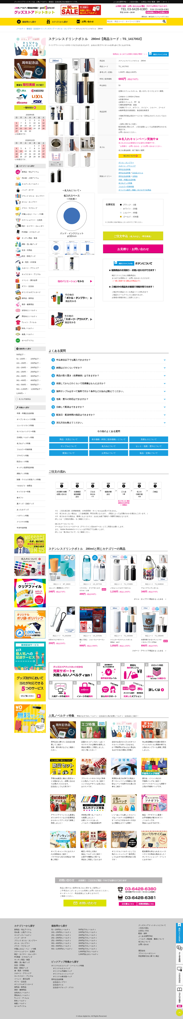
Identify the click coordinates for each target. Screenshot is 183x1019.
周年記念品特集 (125, 169)
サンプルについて (69, 446)
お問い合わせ (88, 21)
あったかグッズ (23, 510)
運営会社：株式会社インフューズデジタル (155, 16)
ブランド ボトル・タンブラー (33, 196)
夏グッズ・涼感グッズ (25, 504)
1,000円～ (20, 393)
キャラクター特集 (23, 492)
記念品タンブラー (60, 982)
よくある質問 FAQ (119, 2)
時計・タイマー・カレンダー (33, 226)
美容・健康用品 (28, 304)
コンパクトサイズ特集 (25, 425)
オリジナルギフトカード (31, 292)
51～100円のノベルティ (60, 930)
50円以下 (20, 355)
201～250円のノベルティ (61, 938)
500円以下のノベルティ (87, 949)
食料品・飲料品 (28, 298)
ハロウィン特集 (23, 516)
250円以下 (35, 372)
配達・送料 (142, 933)
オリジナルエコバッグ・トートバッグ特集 (67, 966)
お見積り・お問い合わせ (133, 249)
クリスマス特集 (23, 522)
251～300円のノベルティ (61, 941)
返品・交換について (149, 453)
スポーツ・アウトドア (127, 166)
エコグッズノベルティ (30, 184)
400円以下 (35, 380)
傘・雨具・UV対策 (29, 262)
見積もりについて (149, 439)
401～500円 (21, 385)
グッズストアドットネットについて (152, 925)
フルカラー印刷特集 (126, 187)
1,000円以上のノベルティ (88, 954)
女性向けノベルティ (29, 310)
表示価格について (109, 439)
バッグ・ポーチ (28, 190)
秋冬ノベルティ (28, 328)
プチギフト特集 (23, 456)
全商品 (135, 176)
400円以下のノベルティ (87, 946)
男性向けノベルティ (29, 316)
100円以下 (35, 359)
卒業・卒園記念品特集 (127, 180)
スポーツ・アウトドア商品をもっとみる (149, 651)
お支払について (109, 453)
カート (165, 2)
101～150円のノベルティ (61, 932)
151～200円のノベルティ (61, 935)
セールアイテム (28, 340)
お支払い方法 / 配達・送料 (150, 2)
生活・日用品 (27, 250)
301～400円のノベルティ (61, 943)
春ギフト (20, 498)
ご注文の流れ (134, 2)
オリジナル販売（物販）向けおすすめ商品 (135, 190)
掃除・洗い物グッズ (29, 244)
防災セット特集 (23, 462)
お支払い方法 (143, 931)
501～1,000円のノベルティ (61, 949)
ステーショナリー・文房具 (32, 220)
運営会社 (141, 951)
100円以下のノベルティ (87, 932)
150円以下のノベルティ (87, 935)
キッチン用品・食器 (29, 238)
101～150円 (21, 363)
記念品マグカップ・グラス (63, 987)
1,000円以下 (35, 389)
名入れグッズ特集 (125, 183)
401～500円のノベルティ (61, 946)
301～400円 (21, 380)
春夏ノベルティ (28, 334)
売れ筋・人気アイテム (30, 178)
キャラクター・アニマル (31, 274)
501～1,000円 (21, 389)
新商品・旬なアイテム (30, 172)
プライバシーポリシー (147, 953)
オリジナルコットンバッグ (63, 974)
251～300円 (21, 376)
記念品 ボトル (137, 173)
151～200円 (21, 368)
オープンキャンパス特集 (26, 419)
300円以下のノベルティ (87, 943)
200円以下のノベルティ (87, 938)
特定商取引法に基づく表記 (148, 956)
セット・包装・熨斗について (149, 446)
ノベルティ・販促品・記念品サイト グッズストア (35, 29)
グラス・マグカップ (29, 208)
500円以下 (35, 385)
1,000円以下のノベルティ (88, 952)
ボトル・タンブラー (65, 29)
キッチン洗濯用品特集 (25, 468)
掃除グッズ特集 (23, 474)
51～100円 (20, 359)
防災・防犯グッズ (28, 256)
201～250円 (21, 372)
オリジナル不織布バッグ (62, 971)
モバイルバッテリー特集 (26, 431)
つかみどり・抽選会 (24, 486)
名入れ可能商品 (25, 399)
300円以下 (35, 376)
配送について (69, 453)
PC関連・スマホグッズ (31, 232)
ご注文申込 (121, 236)
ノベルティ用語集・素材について (151, 939)
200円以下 (35, 368)
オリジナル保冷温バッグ (62, 976)
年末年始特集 (22, 528)
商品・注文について (69, 439)
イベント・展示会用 (29, 280)
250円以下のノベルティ (87, 941)
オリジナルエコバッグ (61, 968)
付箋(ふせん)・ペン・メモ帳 (32, 214)
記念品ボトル (58, 985)
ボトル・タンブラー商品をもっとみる (150, 599)
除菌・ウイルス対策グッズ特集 (29, 480)
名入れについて (109, 446)
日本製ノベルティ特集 (25, 437)
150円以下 (35, 363)
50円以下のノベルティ (87, 930)
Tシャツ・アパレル (29, 322)
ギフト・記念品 (28, 286)
